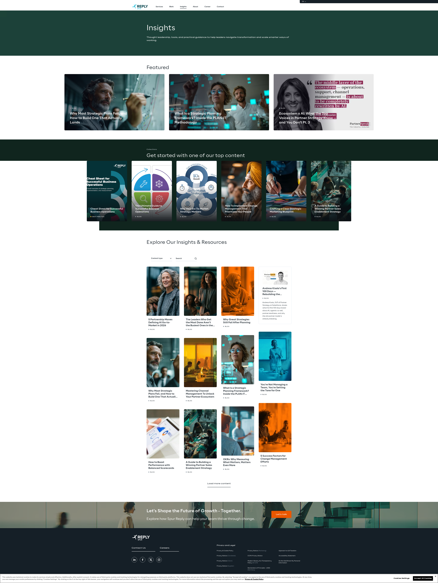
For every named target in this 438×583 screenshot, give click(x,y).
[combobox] (161, 258)
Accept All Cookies (423, 578)
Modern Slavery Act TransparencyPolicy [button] (260, 562)
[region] (219, 578)
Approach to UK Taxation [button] (287, 550)
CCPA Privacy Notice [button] (255, 556)
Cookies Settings (401, 578)
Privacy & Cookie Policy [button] (225, 550)
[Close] (435, 576)
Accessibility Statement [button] (287, 556)
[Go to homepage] (140, 7)
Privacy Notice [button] (226, 556)
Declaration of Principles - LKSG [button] (259, 569)
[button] (281, 514)
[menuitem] (159, 7)
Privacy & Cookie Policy (254, 579)
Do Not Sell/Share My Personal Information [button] (289, 562)
